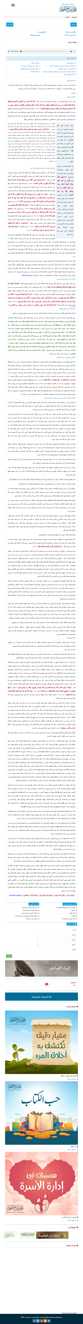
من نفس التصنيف (69, 904)
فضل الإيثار (72, 913)
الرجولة (73, 910)
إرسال (9, 956)
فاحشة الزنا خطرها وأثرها (30, 910)
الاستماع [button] (73, 24)
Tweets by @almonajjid (69, 1313)
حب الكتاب (73, 1146)
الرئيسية (73, 17)
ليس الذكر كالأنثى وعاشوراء (30, 907)
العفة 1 (73, 916)
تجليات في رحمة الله (32, 918)
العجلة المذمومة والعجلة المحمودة (66, 907)
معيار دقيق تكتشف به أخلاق (69, 1076)
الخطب (67, 17)
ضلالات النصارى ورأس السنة (30, 913)
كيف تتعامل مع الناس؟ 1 (69, 918)
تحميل (9, 24)
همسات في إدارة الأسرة (69, 1217)
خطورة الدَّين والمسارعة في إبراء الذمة (26, 916)
